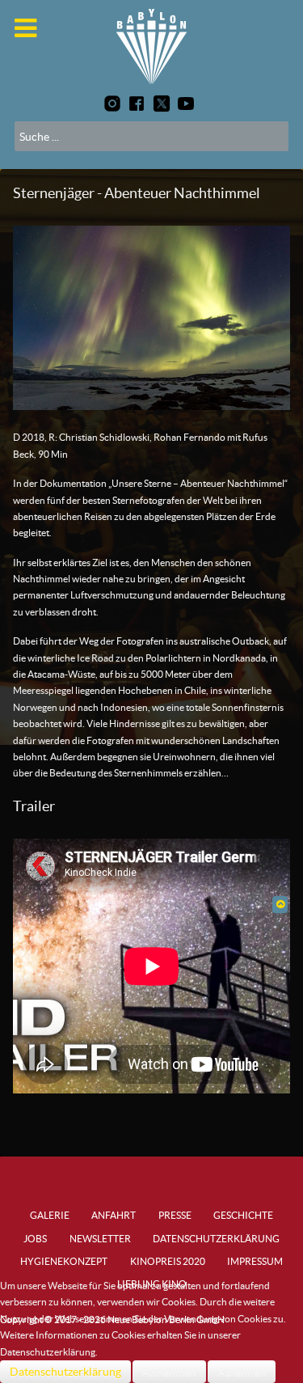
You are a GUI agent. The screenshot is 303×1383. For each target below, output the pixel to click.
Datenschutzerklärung (65, 1371)
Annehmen (169, 1371)
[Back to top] (280, 904)
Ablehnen (241, 1371)
